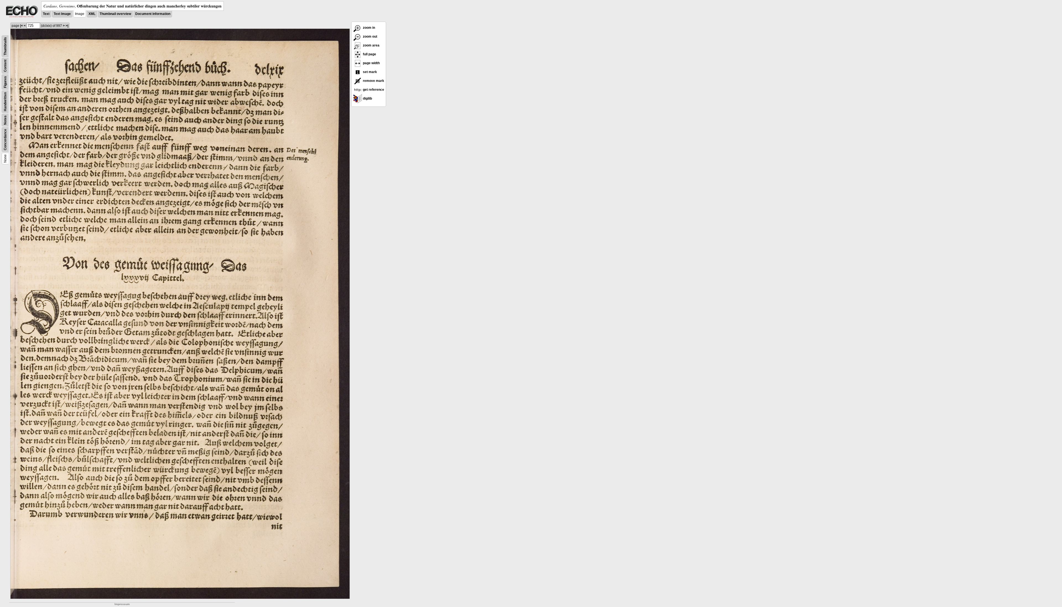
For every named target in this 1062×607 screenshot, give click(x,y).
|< (21, 26)
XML (91, 14)
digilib (367, 98)
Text (46, 14)
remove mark (373, 81)
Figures (5, 82)
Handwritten (5, 101)
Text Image (62, 14)
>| (67, 26)
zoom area (370, 45)
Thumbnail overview (115, 14)
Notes (5, 120)
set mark (369, 72)
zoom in (368, 28)
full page (369, 54)
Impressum (122, 604)
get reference (373, 90)
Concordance (5, 139)
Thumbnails (5, 46)
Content (5, 65)
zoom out (369, 36)
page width (371, 63)
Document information (152, 14)
